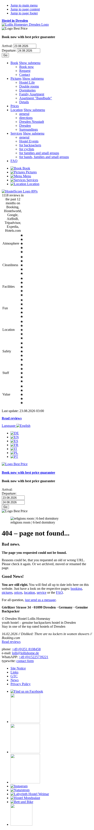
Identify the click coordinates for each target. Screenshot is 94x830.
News (14, 680)
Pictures (15, 78)
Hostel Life (27, 82)
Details (24, 102)
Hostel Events (28, 141)
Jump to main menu (24, 5)
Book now (26, 67)
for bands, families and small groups (44, 157)
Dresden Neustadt (31, 121)
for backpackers (30, 145)
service (41, 592)
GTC (14, 676)
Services (16, 133)
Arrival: (7, 46)
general (24, 114)
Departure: (9, 50)
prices (18, 592)
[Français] (14, 445)
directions (26, 118)
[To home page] (25, 24)
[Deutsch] (14, 433)
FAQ (13, 161)
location (29, 592)
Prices (14, 106)
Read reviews (12, 418)
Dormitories (27, 90)
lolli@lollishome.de (25, 653)
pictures (7, 592)
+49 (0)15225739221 (33, 657)
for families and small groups (39, 153)
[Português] (14, 456)
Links (14, 672)
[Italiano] (13, 449)
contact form (25, 661)
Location (16, 110)
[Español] (14, 441)
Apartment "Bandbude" (35, 98)
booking (76, 588)
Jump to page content (25, 9)
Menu (26, 176)
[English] (14, 437)
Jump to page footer (24, 13)
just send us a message (40, 600)
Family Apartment (31, 94)
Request (24, 71)
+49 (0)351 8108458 (26, 649)
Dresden (25, 125)
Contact (24, 74)
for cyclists (26, 149)
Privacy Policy (20, 684)
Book (14, 63)
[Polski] (14, 453)
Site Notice (18, 668)
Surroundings (28, 129)
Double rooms (29, 86)
